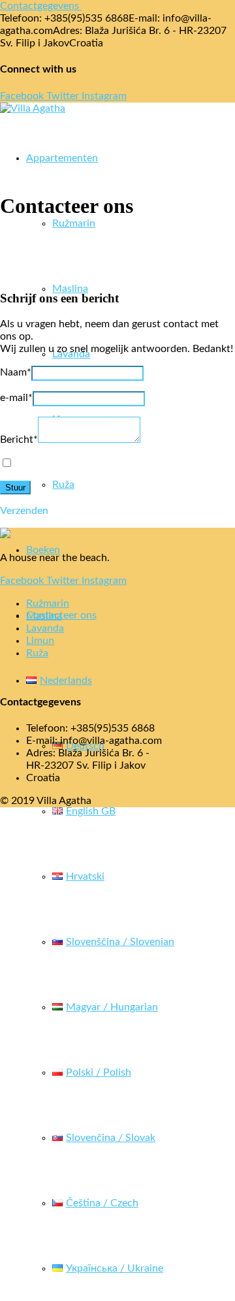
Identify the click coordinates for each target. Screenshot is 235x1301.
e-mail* (16, 398)
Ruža (63, 484)
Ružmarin (73, 223)
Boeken (43, 550)
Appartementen (62, 158)
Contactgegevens (39, 6)
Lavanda (45, 628)
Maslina (70, 288)
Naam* (15, 372)
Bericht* (19, 439)
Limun (40, 640)
